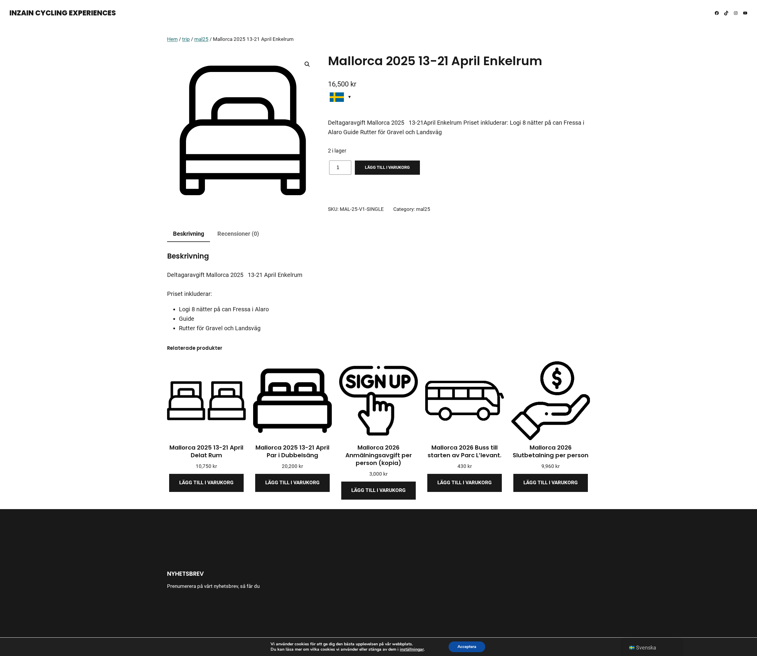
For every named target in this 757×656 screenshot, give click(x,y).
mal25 (201, 39)
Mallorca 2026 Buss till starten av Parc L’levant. (465, 451)
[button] (307, 64)
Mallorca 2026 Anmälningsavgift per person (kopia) (378, 455)
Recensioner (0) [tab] (238, 233)
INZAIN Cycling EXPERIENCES (62, 13)
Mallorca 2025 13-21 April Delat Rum (206, 451)
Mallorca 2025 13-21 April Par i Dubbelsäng (292, 451)
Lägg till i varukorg (387, 167)
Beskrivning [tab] (188, 233)
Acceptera (466, 646)
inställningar (412, 649)
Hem (172, 39)
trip (186, 39)
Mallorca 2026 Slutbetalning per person (550, 451)
